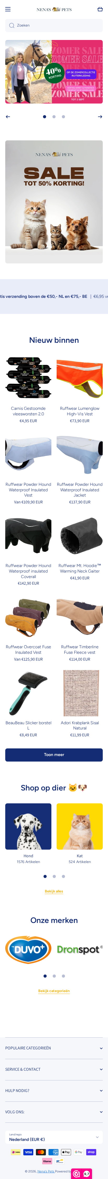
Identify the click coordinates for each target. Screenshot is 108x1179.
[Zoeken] (9, 25)
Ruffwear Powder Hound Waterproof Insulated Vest (28, 490)
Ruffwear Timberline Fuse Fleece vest (80, 649)
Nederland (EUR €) (27, 1139)
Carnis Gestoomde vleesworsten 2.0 (28, 411)
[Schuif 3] (63, 876)
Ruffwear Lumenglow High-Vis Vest (79, 411)
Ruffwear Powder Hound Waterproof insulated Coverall (28, 571)
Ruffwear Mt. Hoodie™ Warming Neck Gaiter (79, 568)
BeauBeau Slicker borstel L (28, 725)
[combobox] (54, 25)
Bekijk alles (54, 891)
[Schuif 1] (45, 876)
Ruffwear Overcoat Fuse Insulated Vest (28, 649)
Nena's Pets (46, 1171)
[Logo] (54, 9)
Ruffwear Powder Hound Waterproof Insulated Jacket (79, 490)
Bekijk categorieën (54, 991)
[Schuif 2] (54, 876)
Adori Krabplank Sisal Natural (80, 725)
